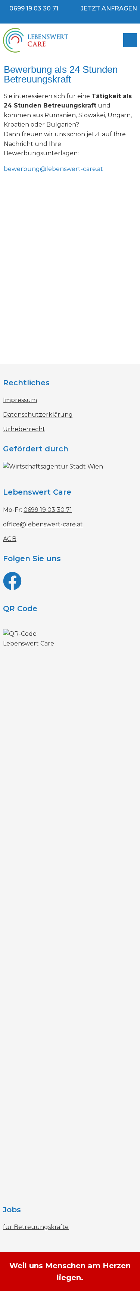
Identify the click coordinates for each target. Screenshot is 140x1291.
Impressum (20, 400)
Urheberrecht (24, 429)
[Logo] (55, 40)
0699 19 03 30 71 (33, 8)
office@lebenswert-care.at (43, 524)
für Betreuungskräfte (36, 1227)
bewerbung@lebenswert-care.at (53, 168)
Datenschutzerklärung (38, 414)
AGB (9, 538)
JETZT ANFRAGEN (109, 8)
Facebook (70, 584)
